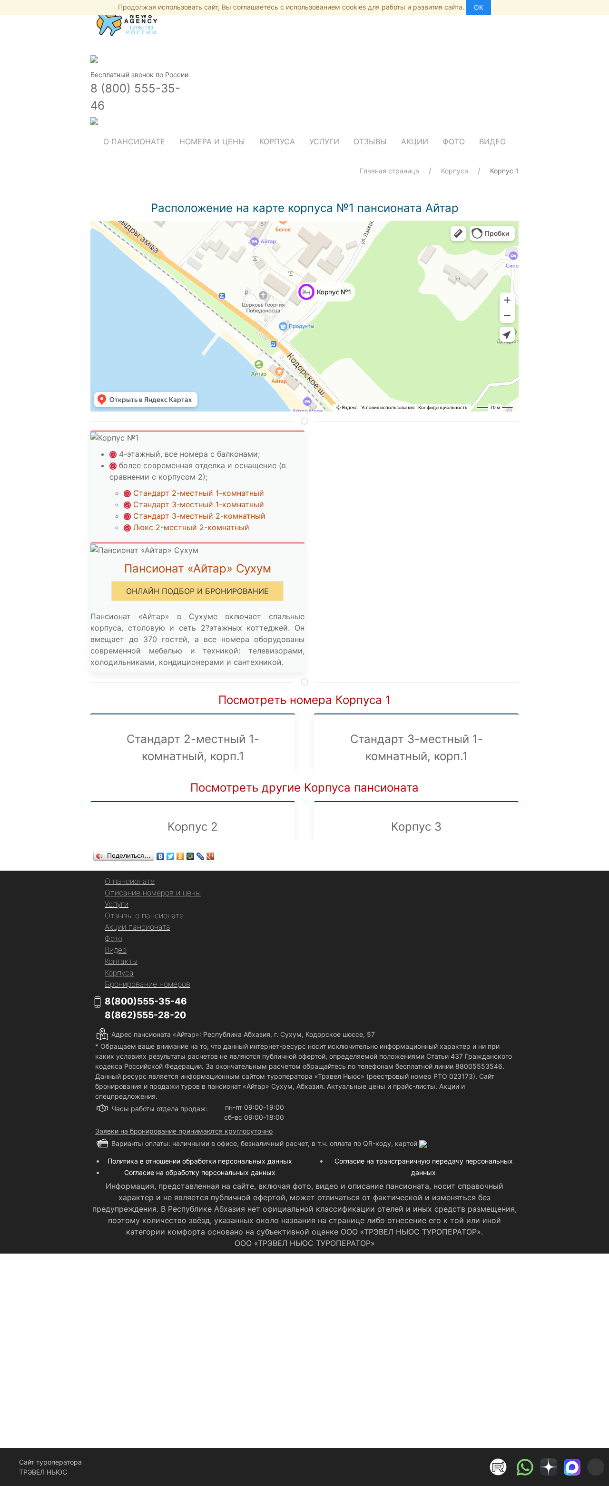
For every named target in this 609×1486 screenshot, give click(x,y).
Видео (492, 141)
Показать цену (238, 1379)
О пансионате (134, 141)
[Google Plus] (211, 856)
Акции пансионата (137, 927)
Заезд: (186, 1314)
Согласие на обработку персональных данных (199, 1172)
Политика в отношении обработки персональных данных (200, 1161)
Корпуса (277, 141)
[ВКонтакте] (161, 856)
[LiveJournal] (201, 856)
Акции (414, 141)
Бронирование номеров (147, 984)
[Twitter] (171, 856)
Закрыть (400, 1421)
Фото (453, 141)
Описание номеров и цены (153, 892)
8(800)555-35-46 (146, 1001)
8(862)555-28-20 (145, 1015)
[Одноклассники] (181, 856)
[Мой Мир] (191, 856)
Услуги (324, 141)
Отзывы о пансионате (144, 915)
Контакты (121, 961)
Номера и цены (212, 141)
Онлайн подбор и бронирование (197, 591)
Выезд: (187, 1345)
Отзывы (370, 141)
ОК (478, 7)
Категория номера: (207, 1284)
